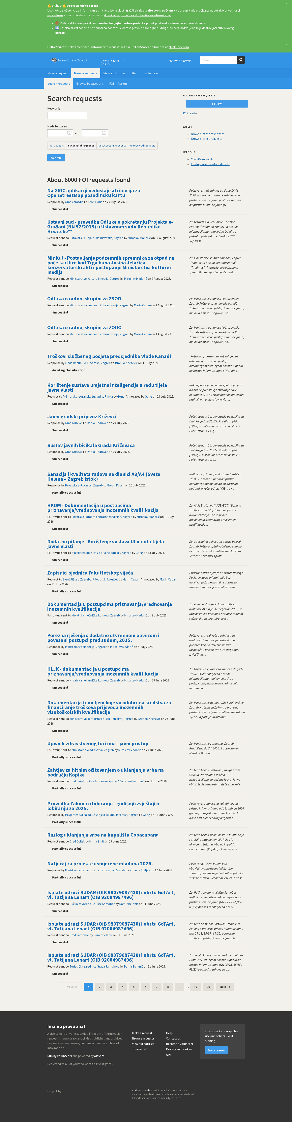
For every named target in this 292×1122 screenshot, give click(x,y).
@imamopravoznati (233, 1092)
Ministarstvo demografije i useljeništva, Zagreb (101, 719)
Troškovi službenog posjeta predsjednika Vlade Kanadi (109, 356)
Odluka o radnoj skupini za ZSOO (84, 298)
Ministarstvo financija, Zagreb (85, 647)
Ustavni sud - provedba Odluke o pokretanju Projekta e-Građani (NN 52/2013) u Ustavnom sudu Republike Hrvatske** (110, 227)
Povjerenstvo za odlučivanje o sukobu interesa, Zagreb (101, 815)
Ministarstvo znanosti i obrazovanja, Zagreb (100, 305)
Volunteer (151, 73)
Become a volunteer (179, 1044)
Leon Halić (95, 202)
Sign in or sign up (179, 60)
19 (195, 987)
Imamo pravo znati (69, 60)
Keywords (53, 108)
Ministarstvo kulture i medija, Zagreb (95, 278)
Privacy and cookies (179, 1049)
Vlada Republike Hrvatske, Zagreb (88, 363)
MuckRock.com (179, 47)
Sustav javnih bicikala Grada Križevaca (91, 445)
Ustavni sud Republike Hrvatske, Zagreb (96, 238)
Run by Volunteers (59, 1056)
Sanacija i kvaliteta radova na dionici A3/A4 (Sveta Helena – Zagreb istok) (103, 476)
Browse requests (85, 73)
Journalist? (140, 1049)
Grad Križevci (73, 423)
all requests (57, 145)
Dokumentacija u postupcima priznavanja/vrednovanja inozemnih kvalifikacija (109, 606)
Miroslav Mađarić (139, 238)
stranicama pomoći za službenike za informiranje (137, 15)
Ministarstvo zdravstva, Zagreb (93, 750)
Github (224, 1092)
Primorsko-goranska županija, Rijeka (88, 396)
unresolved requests (142, 145)
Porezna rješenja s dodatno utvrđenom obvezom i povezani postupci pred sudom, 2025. (103, 637)
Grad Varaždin (74, 202)
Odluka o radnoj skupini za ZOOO (84, 327)
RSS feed (189, 113)
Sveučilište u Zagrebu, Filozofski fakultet (90, 579)
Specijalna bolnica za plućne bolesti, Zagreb (101, 553)
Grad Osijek (77, 781)
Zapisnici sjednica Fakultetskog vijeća (90, 573)
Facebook (241, 1092)
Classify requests (202, 159)
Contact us (173, 1038)
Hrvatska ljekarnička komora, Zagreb (95, 680)
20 (208, 987)
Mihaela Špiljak (139, 870)
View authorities (114, 73)
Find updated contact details (210, 164)
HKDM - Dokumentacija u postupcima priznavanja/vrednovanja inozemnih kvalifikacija (103, 507)
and (77, 133)
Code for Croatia (55, 1100)
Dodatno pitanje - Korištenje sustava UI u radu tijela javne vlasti (105, 543)
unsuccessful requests (112, 145)
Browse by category (89, 83)
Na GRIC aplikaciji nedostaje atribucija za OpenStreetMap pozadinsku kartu (93, 192)
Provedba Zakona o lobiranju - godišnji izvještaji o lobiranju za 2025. (103, 805)
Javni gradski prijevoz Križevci (81, 416)
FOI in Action (118, 83)
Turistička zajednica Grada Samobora (95, 966)
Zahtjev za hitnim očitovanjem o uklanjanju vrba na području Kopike (105, 772)
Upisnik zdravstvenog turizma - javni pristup (97, 743)
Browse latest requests (206, 139)
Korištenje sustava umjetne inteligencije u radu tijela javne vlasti (107, 387)
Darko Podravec (97, 423)
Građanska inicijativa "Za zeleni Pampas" (117, 781)
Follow (217, 104)
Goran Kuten (115, 485)
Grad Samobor (79, 935)
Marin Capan (142, 305)
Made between (57, 126)
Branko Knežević (126, 363)
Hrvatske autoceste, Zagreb (84, 485)
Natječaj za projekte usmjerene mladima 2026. (100, 863)
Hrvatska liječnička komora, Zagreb (96, 615)
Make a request (57, 73)
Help (135, 73)
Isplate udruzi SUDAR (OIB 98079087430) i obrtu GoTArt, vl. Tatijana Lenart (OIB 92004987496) (111, 894)
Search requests (58, 83)
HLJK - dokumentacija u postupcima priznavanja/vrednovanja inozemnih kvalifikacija (103, 671)
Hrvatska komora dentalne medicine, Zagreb (102, 517)
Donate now (216, 1050)
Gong (121, 396)
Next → (225, 987)
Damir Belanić (128, 904)
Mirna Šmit (96, 841)
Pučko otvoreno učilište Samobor (92, 904)
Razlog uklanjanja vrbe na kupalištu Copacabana (103, 835)
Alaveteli (100, 1056)
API (168, 1055)
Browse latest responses (207, 134)
